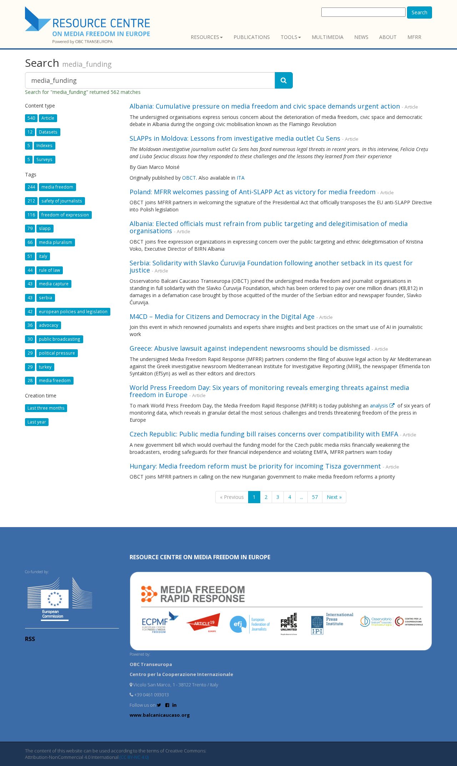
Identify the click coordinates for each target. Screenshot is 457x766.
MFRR (414, 37)
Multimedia (327, 37)
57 (315, 497)
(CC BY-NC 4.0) (134, 757)
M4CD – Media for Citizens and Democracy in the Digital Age (222, 316)
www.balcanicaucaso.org (160, 715)
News (361, 37)
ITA (241, 177)
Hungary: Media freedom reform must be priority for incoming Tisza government (255, 466)
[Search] (284, 80)
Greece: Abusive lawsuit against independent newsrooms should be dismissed (250, 348)
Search (419, 12)
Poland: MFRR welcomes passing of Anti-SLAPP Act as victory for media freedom (253, 191)
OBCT (189, 177)
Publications (251, 37)
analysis (380, 405)
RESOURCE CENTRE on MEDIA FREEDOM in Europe (200, 557)
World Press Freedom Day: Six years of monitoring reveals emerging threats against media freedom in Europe (269, 391)
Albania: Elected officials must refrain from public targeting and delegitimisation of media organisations (269, 227)
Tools (289, 37)
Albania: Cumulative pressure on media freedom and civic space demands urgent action (265, 106)
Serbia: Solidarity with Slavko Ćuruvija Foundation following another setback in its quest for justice (271, 266)
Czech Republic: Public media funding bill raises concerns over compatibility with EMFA (264, 434)
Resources (205, 37)
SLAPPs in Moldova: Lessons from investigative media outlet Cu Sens (235, 138)
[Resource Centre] (88, 25)
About (388, 37)
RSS (30, 639)
